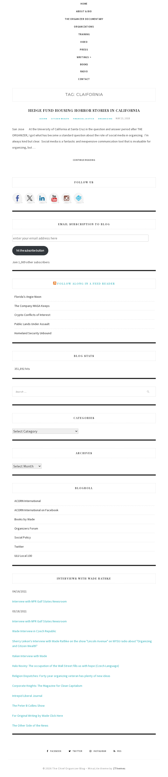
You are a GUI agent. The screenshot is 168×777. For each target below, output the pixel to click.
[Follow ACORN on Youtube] (54, 198)
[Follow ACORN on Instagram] (66, 198)
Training (84, 34)
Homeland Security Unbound (32, 333)
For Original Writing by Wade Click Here (37, 716)
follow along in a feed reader (86, 283)
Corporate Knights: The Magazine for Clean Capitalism (47, 686)
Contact (84, 79)
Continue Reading (84, 160)
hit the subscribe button (30, 250)
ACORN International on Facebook (36, 510)
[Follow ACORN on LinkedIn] (42, 198)
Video (84, 41)
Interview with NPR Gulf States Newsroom (39, 601)
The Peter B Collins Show (28, 706)
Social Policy (22, 537)
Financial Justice (83, 119)
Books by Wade (24, 519)
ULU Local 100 (23, 556)
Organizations (84, 26)
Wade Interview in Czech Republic (34, 631)
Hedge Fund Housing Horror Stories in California (84, 110)
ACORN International (27, 501)
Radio (84, 71)
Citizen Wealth (60, 119)
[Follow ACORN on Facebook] (17, 198)
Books (84, 64)
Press (84, 49)
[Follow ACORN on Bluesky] (79, 198)
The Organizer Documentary (84, 19)
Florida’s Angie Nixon (27, 297)
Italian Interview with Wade (29, 656)
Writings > (84, 57)
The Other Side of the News (30, 725)
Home (84, 3)
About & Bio (84, 11)
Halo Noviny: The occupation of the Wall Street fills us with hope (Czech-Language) (65, 666)
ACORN (43, 119)
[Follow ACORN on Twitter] (29, 198)
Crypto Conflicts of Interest (32, 315)
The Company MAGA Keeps (32, 306)
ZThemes (119, 768)
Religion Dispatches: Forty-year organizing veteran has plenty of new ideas (61, 676)
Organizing (105, 119)
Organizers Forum (26, 528)
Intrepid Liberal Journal (27, 696)
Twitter (19, 547)
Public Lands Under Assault (31, 324)
